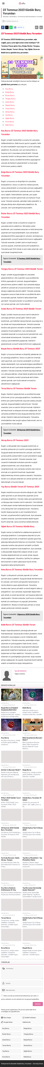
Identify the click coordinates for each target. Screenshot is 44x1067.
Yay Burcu (9, 115)
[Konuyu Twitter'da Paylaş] (7, 27)
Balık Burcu (9, 125)
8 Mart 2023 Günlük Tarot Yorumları (11, 799)
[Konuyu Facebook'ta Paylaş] (3, 27)
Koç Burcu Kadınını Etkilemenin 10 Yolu (8, 889)
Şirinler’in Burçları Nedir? (11, 770)
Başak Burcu (10, 105)
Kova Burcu (9, 121)
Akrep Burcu (10, 112)
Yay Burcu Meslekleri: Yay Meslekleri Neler (32, 859)
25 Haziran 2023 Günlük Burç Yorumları (10, 829)
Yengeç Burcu (10, 98)
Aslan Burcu (9, 102)
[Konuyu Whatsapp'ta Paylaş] (11, 27)
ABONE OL (20, 27)
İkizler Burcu (10, 95)
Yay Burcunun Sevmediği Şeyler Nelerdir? (32, 889)
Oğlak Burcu (9, 118)
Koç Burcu (9, 89)
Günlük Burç (13, 16)
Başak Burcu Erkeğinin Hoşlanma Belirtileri (9, 709)
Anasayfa (5, 16)
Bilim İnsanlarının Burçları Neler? (32, 739)
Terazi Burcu (10, 108)
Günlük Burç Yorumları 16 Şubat (32, 799)
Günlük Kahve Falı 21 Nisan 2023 (33, 919)
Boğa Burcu (9, 92)
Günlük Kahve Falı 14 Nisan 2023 (33, 829)
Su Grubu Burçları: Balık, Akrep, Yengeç (10, 859)
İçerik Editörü (20, 671)
